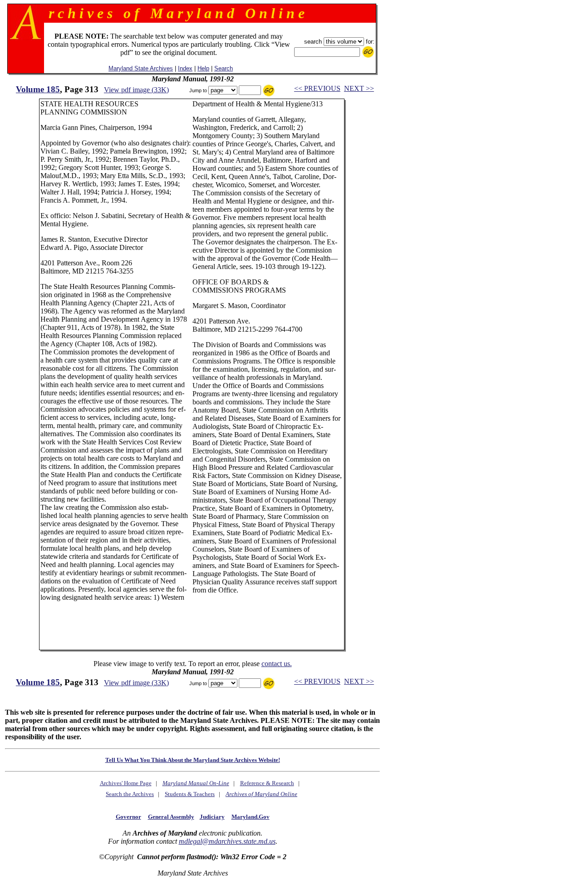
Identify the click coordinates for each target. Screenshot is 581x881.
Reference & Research (267, 783)
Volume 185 (38, 89)
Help (203, 68)
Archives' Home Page (126, 783)
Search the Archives (130, 794)
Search (223, 68)
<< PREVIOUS (317, 88)
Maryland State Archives (140, 68)
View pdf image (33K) (136, 90)
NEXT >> (359, 88)
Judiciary (212, 816)
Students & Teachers (190, 794)
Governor (128, 816)
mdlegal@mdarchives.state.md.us (227, 841)
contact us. (276, 663)
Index (185, 68)
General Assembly (171, 816)
